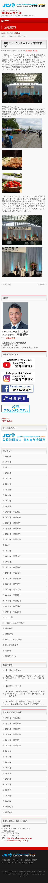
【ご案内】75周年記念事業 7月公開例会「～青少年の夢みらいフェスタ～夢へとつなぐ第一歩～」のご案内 (24, 693)
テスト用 (9, 617)
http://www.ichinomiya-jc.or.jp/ (19, 838)
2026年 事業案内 (13, 612)
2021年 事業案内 (13, 539)
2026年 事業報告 (13, 606)
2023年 (8, 562)
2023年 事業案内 (13, 578)
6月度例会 (6, 284)
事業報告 (17, 33)
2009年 (8, 456)
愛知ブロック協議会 (13, 639)
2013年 (8, 478)
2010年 (8, 462)
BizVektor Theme (28, 874)
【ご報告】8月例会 (13, 670)
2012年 (8, 473)
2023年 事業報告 (13, 567)
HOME (3, 33)
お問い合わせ (7, 421)
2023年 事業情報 (13, 573)
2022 (7, 545)
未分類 (8, 651)
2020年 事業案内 (13, 528)
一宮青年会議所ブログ (14, 623)
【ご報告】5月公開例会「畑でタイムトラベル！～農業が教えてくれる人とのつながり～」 (24, 702)
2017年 (8, 501)
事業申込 (9, 812)
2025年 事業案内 (13, 601)
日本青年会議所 (11, 645)
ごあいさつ (10, 338)
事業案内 (9, 634)
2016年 (8, 495)
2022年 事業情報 (13, 556)
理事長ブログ (10, 656)
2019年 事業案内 (13, 517)
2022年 (8, 551)
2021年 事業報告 (13, 534)
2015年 (8, 490)
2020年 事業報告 (13, 523)
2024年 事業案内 (13, 590)
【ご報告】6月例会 (13, 686)
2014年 (35, 50)
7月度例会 (42, 284)
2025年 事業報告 (13, 595)
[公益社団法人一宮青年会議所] (24, 5)
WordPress (17, 874)
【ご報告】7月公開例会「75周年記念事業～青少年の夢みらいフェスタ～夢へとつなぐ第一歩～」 (24, 678)
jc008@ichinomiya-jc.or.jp (17, 840)
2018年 (8, 506)
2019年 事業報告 (13, 512)
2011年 (8, 467)
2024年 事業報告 (13, 584)
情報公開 (5, 418)
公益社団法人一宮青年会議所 (21, 872)
